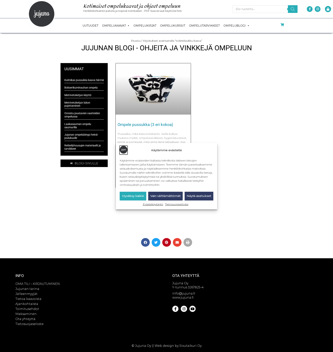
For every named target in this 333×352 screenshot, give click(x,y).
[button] (145, 242)
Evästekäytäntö (153, 204)
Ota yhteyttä (25, 319)
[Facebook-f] (310, 9)
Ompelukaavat (114, 25)
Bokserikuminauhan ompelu (81, 87)
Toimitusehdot (27, 309)
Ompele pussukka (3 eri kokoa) (145, 124)
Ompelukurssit (172, 25)
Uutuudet (90, 25)
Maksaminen (26, 314)
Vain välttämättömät (165, 196)
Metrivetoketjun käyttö (77, 95)
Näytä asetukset (199, 196)
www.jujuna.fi (182, 297)
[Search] (293, 9)
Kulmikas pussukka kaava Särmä (84, 80)
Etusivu (136, 40)
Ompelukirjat (145, 25)
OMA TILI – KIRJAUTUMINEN (37, 284)
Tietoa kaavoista (28, 299)
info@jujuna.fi (183, 293)
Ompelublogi (235, 25)
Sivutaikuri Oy (190, 346)
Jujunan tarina (27, 289)
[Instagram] (317, 9)
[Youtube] (192, 309)
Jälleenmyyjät (26, 294)
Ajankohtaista (26, 304)
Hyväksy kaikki (133, 196)
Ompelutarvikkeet (204, 25)
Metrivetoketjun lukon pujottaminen (77, 104)
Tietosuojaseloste (176, 204)
